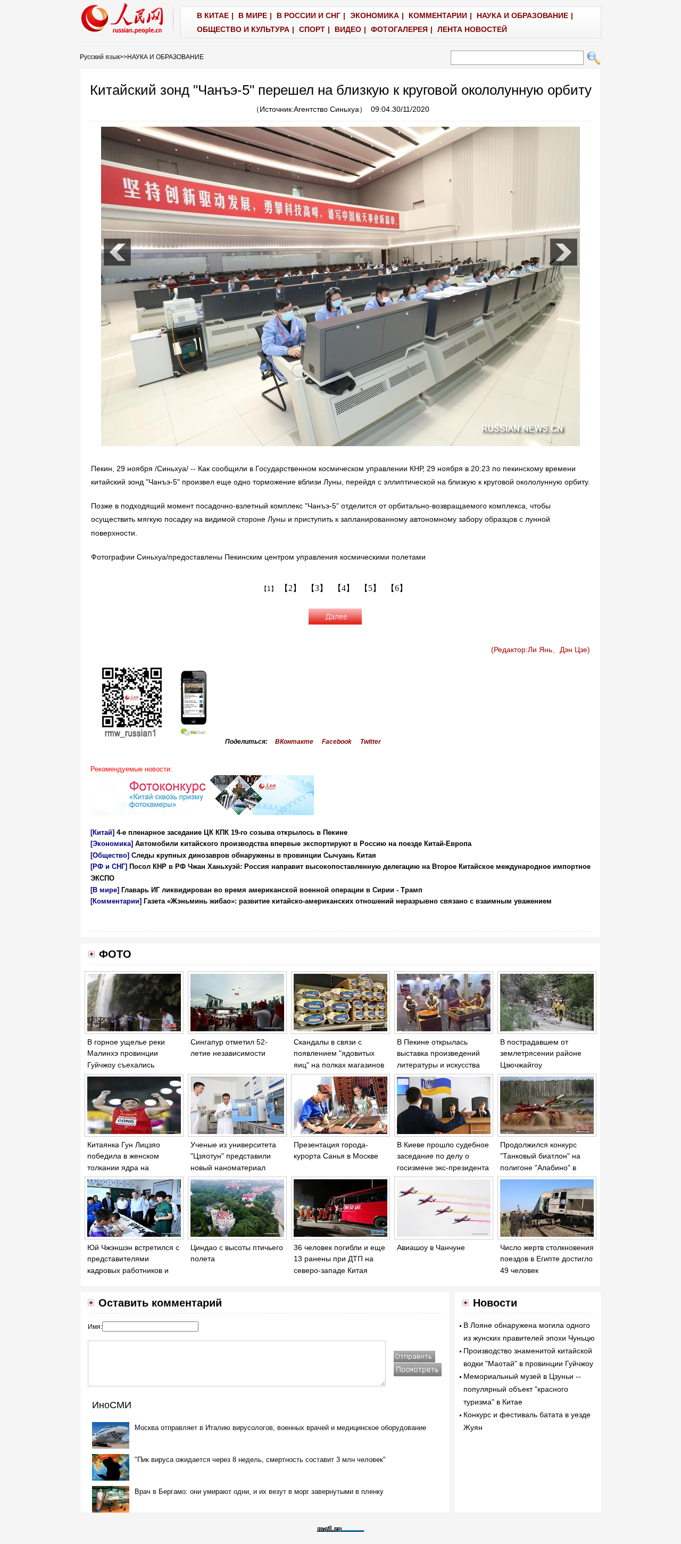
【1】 (269, 589)
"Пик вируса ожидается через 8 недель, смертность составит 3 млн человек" (260, 1460)
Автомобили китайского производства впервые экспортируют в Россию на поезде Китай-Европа (303, 844)
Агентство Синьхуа (326, 109)
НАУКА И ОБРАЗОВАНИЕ (165, 57)
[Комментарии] (116, 901)
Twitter (370, 741)
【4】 (343, 588)
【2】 (290, 588)
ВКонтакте (294, 741)
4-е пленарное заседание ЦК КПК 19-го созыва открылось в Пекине (232, 832)
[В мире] (104, 890)
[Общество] (109, 855)
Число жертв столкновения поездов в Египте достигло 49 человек (547, 1259)
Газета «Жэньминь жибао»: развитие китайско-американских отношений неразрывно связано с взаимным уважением (348, 901)
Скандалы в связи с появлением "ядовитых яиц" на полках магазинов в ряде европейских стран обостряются (339, 1065)
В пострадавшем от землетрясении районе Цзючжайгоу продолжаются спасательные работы (541, 1065)
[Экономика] (111, 844)
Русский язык (100, 57)
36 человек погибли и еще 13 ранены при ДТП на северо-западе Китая (339, 1259)
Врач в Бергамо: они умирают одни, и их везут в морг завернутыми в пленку (259, 1492)
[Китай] (102, 832)
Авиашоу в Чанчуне (431, 1247)
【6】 (397, 588)
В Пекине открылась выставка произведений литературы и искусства (438, 1053)
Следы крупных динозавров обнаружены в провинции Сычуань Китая (253, 855)
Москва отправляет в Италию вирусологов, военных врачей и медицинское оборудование (280, 1428)
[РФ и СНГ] (108, 866)
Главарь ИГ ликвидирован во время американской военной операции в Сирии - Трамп (271, 890)
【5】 (370, 588)
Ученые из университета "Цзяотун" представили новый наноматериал (233, 1156)
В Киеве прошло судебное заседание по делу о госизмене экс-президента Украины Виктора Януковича (443, 1167)
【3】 (317, 588)
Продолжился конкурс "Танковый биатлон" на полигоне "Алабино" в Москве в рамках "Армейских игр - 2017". (541, 1167)
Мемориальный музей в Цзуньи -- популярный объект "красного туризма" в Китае (522, 1389)
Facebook (337, 741)
